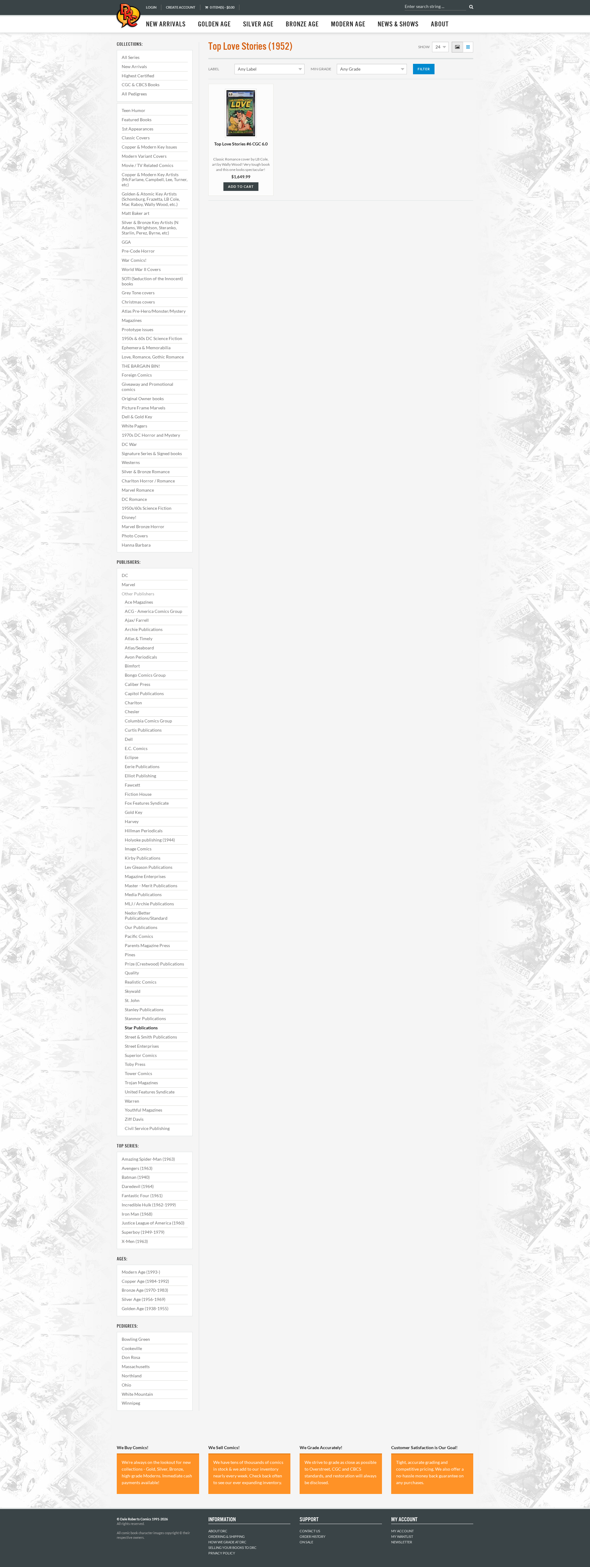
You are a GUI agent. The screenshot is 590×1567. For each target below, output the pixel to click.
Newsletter (401, 1542)
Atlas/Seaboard (139, 647)
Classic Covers (136, 137)
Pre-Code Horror (138, 250)
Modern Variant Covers (144, 156)
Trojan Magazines (141, 1082)
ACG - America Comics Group (153, 611)
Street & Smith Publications (151, 1036)
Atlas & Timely (138, 638)
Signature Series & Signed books (152, 453)
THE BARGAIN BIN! (141, 366)
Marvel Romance (138, 490)
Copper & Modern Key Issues (149, 146)
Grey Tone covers (138, 292)
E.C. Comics (136, 748)
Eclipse (131, 757)
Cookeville (132, 1348)
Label (213, 69)
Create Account (180, 7)
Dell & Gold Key (137, 416)
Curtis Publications (143, 730)
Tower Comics (138, 1073)
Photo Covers (135, 535)
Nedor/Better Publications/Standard (146, 915)
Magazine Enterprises (145, 876)
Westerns (131, 462)
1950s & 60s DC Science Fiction (152, 338)
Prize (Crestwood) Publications (154, 963)
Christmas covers (138, 301)
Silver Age (258, 24)
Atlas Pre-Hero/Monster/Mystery (154, 311)
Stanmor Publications (145, 1018)
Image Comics (138, 848)
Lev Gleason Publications (148, 867)
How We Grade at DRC (227, 1542)
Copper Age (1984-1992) (145, 1281)
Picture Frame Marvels (143, 407)
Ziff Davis (134, 1119)
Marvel (128, 584)
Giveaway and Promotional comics (147, 386)
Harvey (132, 821)
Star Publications (141, 1027)
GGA (126, 242)
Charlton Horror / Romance (148, 480)
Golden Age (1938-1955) (145, 1308)
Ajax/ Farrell (137, 620)
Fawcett (132, 784)
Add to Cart (241, 186)
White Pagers (134, 425)
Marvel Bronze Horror (143, 526)
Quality (132, 972)
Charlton (133, 702)
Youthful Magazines (143, 1109)
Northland (132, 1375)
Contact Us (310, 1531)
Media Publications (143, 894)
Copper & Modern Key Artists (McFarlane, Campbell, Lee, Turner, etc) (154, 180)
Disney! (129, 517)
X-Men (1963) (135, 1241)
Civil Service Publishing (147, 1128)
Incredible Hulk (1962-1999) (149, 1204)
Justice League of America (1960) (153, 1222)
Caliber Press (137, 684)
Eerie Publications (142, 766)
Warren (132, 1101)
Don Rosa (131, 1357)
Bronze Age (302, 24)
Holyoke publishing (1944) (150, 839)
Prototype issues (137, 329)
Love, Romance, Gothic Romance (153, 356)
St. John (132, 1000)
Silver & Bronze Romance (146, 471)
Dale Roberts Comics (128, 16)
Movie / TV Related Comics (147, 165)
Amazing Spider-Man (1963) (148, 1159)
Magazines (132, 320)
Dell (129, 739)
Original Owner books (143, 398)
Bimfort (132, 665)
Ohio (126, 1384)
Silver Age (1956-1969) (143, 1299)
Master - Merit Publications (151, 885)
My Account (402, 1531)
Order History (312, 1536)
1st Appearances (137, 128)
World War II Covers (141, 269)
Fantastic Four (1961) (142, 1195)
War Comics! (134, 260)
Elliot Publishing (140, 775)
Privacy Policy (221, 1553)
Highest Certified (138, 75)
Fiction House (138, 794)
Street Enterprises (142, 1046)
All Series (131, 57)
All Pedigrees (134, 93)
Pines (130, 954)
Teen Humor (133, 110)
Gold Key (133, 812)
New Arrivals (166, 24)
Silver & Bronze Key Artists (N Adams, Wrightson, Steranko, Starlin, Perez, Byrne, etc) (150, 227)
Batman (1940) (136, 1177)
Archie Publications (144, 629)
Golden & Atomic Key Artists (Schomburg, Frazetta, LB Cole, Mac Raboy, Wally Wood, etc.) (151, 199)
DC (125, 575)
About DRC (217, 1531)
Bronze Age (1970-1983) (145, 1290)
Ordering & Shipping (226, 1536)
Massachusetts (136, 1366)
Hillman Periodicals (144, 830)
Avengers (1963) (137, 1168)
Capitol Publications (144, 693)
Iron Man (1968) (137, 1214)
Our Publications (141, 927)
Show (424, 46)
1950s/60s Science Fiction (146, 508)
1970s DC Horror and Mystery (151, 435)
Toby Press (135, 1064)
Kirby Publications (142, 858)
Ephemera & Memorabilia (146, 347)
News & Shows (398, 24)
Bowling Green (136, 1339)
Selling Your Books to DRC (232, 1548)
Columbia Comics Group (148, 720)
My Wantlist (402, 1536)
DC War (129, 444)
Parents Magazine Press (147, 945)
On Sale (306, 1542)
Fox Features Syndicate (147, 803)
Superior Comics (141, 1055)
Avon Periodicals (141, 657)
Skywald (132, 991)
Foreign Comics (137, 374)
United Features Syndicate (150, 1091)
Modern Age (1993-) (141, 1272)
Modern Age (348, 24)
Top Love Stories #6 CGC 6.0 (241, 143)
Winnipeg (131, 1403)
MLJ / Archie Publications (149, 903)
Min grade (321, 69)
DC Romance (134, 499)
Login (151, 7)
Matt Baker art (135, 213)
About (440, 24)
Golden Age (214, 24)
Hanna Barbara (136, 544)
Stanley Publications (144, 1009)
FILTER (424, 69)
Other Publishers (138, 593)
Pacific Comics (139, 936)
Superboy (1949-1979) (143, 1232)
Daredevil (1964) (138, 1186)
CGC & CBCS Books (140, 84)
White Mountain (137, 1394)
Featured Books (136, 119)
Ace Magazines (139, 602)
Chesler (132, 711)
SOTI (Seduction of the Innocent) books (152, 281)
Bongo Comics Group (145, 675)
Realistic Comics (140, 982)
